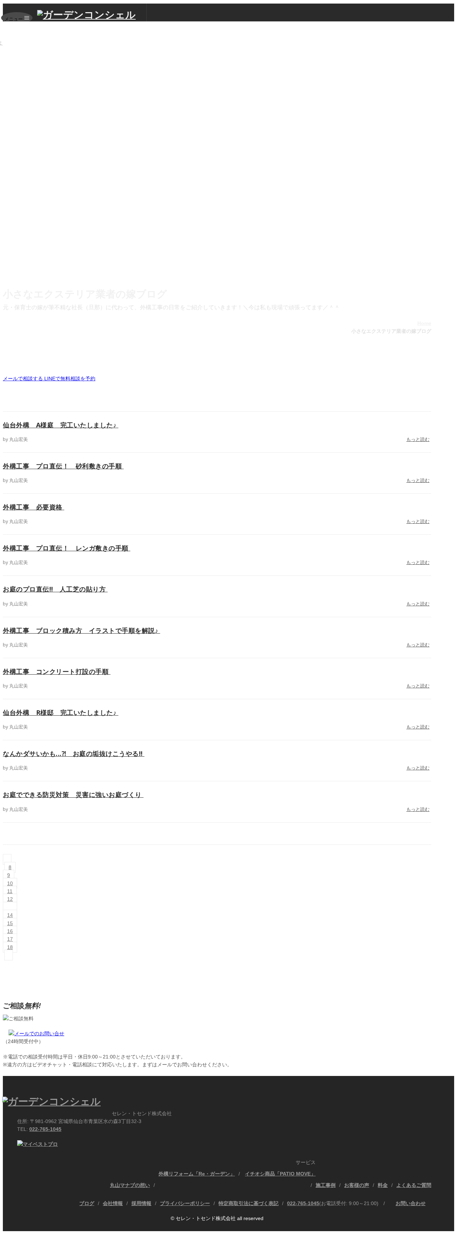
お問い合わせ (411, 1203)
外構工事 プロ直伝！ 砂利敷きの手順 (63, 466)
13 (10, 907)
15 (10, 923)
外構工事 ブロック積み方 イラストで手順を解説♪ (81, 630)
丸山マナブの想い (130, 1185)
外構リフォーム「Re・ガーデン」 (197, 1174)
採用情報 (141, 1203)
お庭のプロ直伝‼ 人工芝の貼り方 (55, 589)
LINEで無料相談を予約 (69, 378)
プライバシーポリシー (185, 1203)
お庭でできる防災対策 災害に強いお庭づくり (73, 794)
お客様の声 (356, 1185)
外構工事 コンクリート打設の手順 (57, 671)
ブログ (86, 1203)
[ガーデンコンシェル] (92, 15)
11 (9, 891)
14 (10, 915)
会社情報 (113, 1203)
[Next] (8, 955)
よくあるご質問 (413, 1185)
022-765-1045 (45, 1129)
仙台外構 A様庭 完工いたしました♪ (61, 425)
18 (10, 947)
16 (10, 931)
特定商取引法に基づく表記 (248, 1203)
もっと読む (418, 439)
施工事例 (326, 1185)
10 (10, 883)
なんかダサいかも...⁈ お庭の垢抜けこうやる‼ (74, 753)
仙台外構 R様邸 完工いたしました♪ (61, 712)
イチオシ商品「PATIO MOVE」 (280, 1174)
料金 (383, 1185)
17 (10, 939)
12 (10, 899)
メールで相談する (23, 378)
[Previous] (7, 859)
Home (424, 323)
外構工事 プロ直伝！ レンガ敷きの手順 (66, 548)
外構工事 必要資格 (33, 507)
